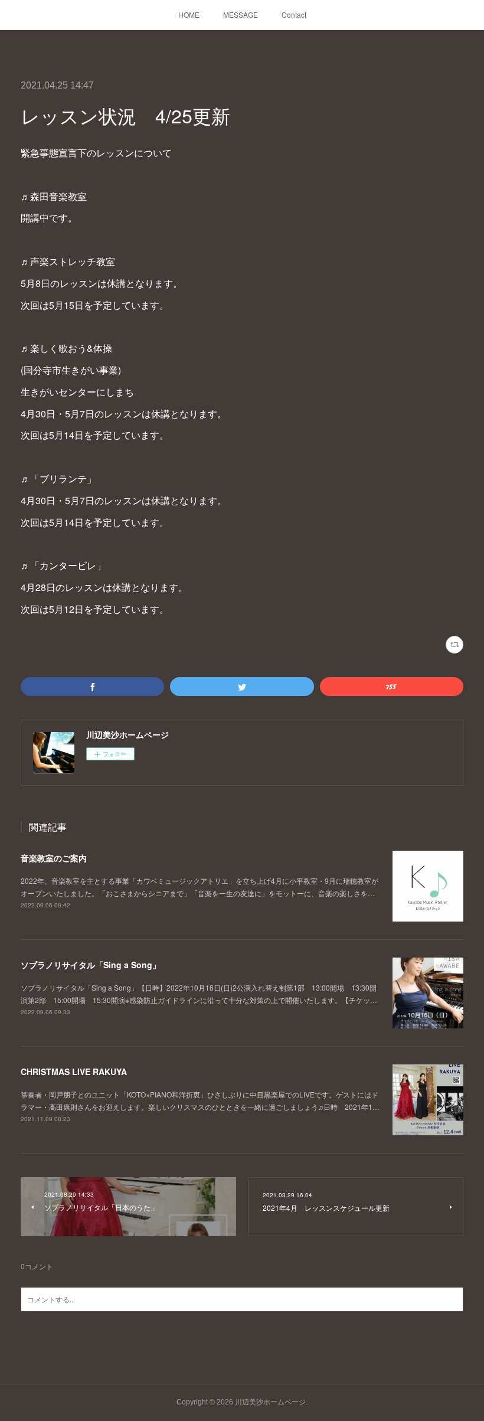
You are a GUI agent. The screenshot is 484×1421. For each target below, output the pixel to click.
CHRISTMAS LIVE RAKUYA (74, 1071)
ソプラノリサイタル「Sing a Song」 (91, 965)
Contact (294, 14)
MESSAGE (240, 14)
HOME (189, 14)
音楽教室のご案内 (54, 858)
